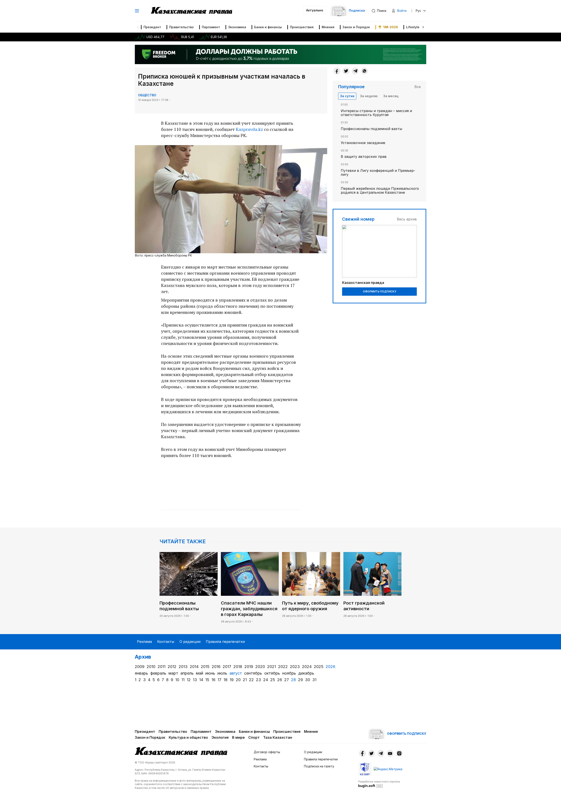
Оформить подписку (379, 291)
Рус (418, 10)
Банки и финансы (268, 27)
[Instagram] (399, 753)
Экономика (237, 27)
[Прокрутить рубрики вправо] (423, 27)
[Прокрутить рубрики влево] (138, 27)
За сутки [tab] (347, 96)
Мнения (328, 27)
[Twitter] (346, 70)
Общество (147, 95)
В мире (238, 737)
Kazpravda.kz (249, 129)
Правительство (181, 27)
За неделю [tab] (369, 96)
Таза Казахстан (277, 737)
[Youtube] (390, 753)
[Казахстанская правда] (191, 10)
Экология (220, 737)
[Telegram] (355, 70)
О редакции (190, 641)
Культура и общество (188, 737)
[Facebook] (336, 70)
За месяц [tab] (390, 96)
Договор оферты (267, 752)
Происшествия (302, 27)
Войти (402, 10)
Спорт (254, 737)
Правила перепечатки (225, 641)
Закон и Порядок (356, 27)
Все (417, 86)
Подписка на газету (319, 766)
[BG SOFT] (379, 784)
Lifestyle (412, 27)
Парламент (211, 27)
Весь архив (407, 219)
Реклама (144, 641)
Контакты (165, 641)
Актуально (314, 10)
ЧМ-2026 (390, 27)
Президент (152, 27)
